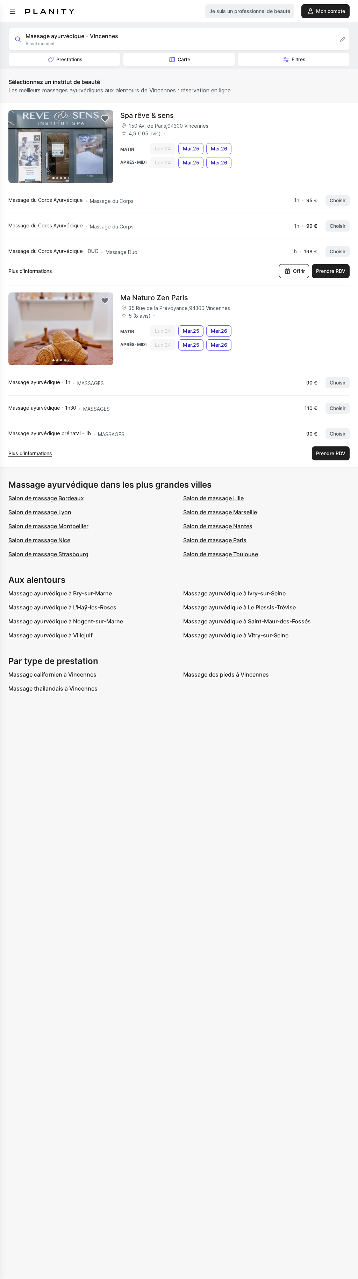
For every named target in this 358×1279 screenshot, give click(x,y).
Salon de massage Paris (214, 540)
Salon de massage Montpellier (48, 526)
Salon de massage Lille (213, 498)
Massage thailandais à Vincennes (53, 688)
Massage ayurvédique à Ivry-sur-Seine (234, 593)
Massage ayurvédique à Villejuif (50, 635)
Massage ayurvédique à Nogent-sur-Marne (65, 621)
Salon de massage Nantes (217, 526)
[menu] (12, 11)
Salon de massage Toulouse (220, 554)
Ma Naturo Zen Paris (154, 298)
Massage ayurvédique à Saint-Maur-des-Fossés (247, 621)
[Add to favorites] (105, 118)
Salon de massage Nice (39, 540)
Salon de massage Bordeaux (46, 498)
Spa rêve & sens (147, 115)
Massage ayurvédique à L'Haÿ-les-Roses (62, 607)
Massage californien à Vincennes (52, 674)
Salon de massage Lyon (39, 512)
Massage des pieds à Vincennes (226, 674)
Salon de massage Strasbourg (48, 554)
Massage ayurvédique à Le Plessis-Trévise (239, 607)
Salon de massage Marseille (220, 512)
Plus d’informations (30, 271)
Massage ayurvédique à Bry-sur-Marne (60, 593)
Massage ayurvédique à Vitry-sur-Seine (235, 635)
